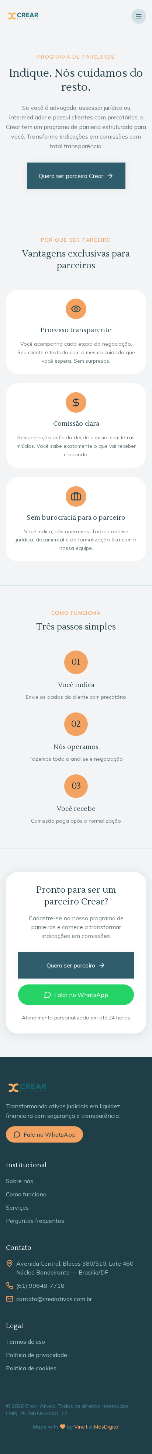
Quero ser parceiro (70, 965)
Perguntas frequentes (35, 1220)
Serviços (17, 1207)
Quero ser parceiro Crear (71, 175)
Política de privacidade (36, 1355)
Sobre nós (19, 1181)
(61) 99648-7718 (40, 1285)
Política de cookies (31, 1368)
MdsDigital (107, 1426)
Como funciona (26, 1194)
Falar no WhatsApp (81, 994)
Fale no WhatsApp (50, 1134)
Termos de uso (25, 1341)
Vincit (80, 1426)
